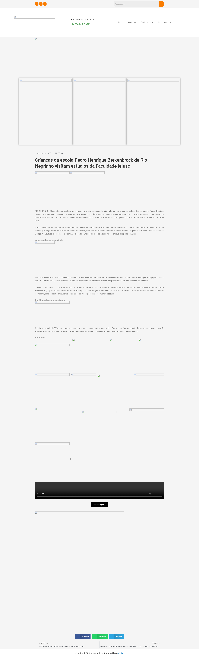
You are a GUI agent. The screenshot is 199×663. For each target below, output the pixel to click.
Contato (167, 22)
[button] (83, 636)
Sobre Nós (132, 22)
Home (120, 22)
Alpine (121, 653)
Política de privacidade (150, 22)
